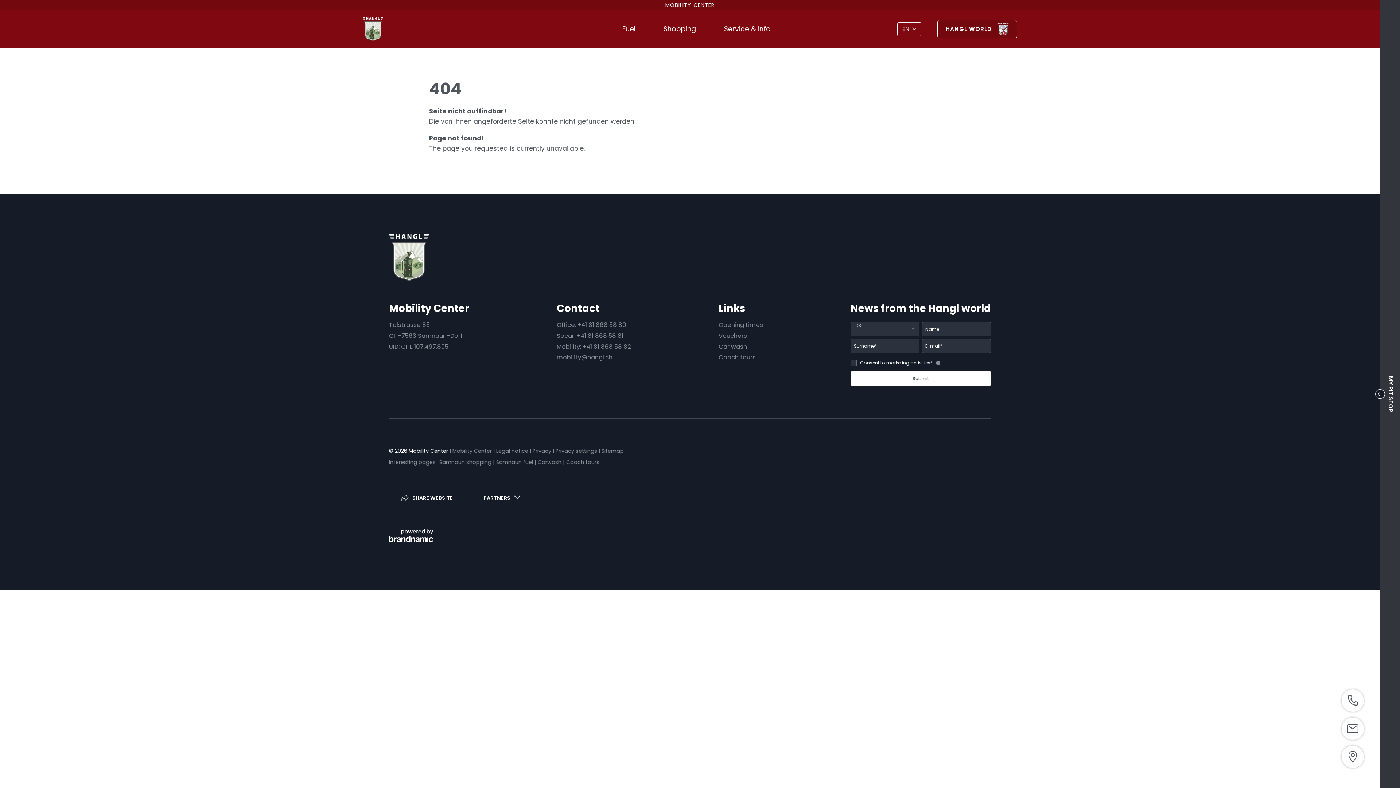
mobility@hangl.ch (584, 357)
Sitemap (613, 451)
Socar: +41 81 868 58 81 (590, 336)
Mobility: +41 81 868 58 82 (594, 347)
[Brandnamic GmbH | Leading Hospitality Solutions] (411, 536)
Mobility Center (472, 451)
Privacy (543, 451)
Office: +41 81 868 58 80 (591, 325)
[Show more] (1353, 701)
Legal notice (513, 451)
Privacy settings (577, 451)
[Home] (373, 29)
